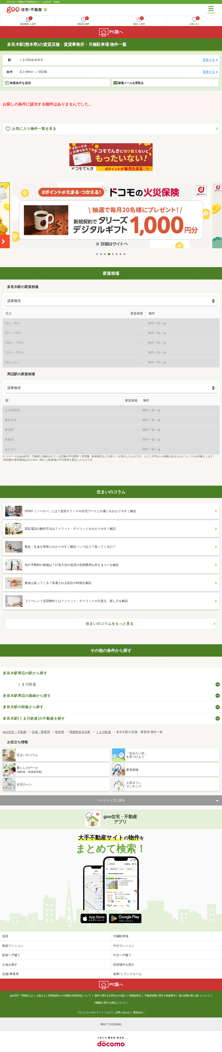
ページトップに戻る (111, 800)
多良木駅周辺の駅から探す (25, 673)
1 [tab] (97, 254)
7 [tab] (121, 254)
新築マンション (12, 945)
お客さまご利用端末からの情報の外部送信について (63, 995)
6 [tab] (117, 254)
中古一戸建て (122, 955)
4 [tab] (109, 254)
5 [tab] (113, 254)
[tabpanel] (111, 216)
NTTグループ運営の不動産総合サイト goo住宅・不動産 (33, 2)
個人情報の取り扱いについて (194, 995)
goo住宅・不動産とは (21, 995)
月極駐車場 (120, 936)
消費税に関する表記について (109, 1002)
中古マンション (123, 945)
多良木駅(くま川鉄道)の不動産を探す (34, 718)
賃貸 (5, 936)
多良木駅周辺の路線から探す (27, 696)
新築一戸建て (11, 955)
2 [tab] (101, 254)
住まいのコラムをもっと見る (110, 623)
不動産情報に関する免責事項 (159, 995)
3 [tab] (105, 254)
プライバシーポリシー (89, 1012)
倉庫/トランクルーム (127, 974)
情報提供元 (135, 995)
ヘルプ (108, 1012)
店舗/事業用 (10, 974)
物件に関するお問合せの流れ (110, 995)
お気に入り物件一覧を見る (34, 129)
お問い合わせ (122, 1012)
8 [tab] (125, 254)
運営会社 (137, 1012)
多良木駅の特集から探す (23, 707)
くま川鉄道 (27, 684)
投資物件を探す (123, 964)
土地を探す (9, 964)
